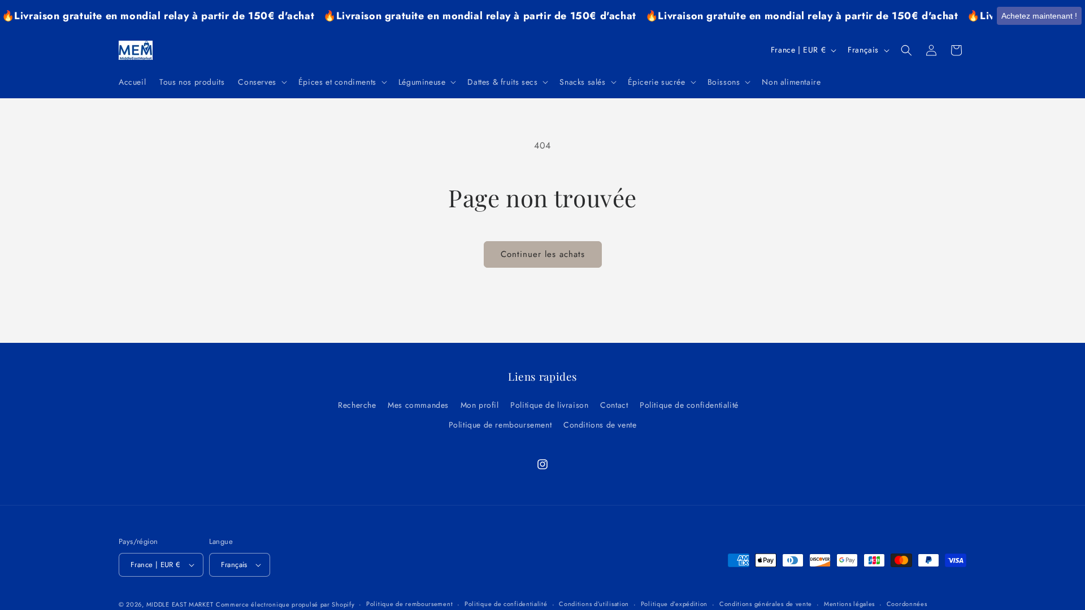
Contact (614, 405)
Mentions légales (849, 603)
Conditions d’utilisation (594, 603)
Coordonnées (907, 603)
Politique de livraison (549, 405)
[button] (261, 82)
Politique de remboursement (500, 424)
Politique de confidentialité (689, 405)
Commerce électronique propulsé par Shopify (285, 604)
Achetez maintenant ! (1039, 15)
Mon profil (480, 405)
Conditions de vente (599, 424)
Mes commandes (418, 405)
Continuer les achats (543, 254)
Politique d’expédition (674, 603)
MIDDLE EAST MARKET (180, 604)
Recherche (357, 405)
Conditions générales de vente (765, 603)
